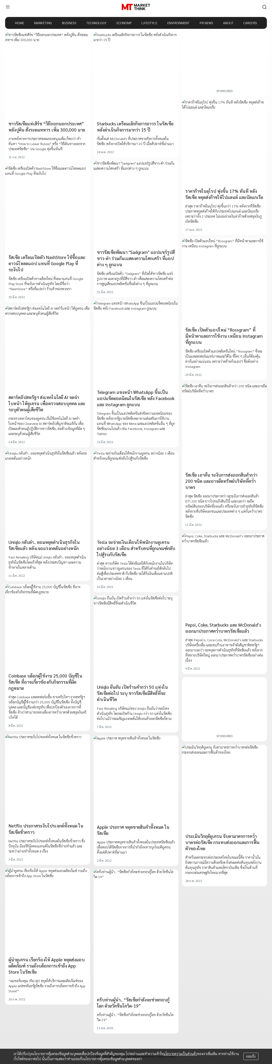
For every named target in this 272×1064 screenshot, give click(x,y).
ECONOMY (124, 23)
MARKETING (43, 23)
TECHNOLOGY (96, 23)
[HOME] (136, 7)
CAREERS (250, 23)
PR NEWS (206, 23)
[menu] (7, 7)
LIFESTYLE (149, 23)
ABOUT (228, 23)
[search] (264, 7)
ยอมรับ (251, 1056)
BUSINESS (69, 23)
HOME (19, 23)
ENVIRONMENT (178, 23)
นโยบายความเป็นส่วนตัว (180, 1053)
